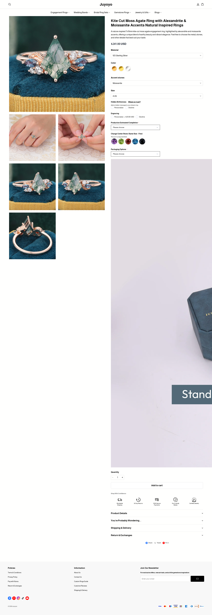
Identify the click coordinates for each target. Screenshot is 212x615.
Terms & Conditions (14, 572)
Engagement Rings (59, 12)
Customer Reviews (80, 586)
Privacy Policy (12, 577)
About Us (77, 572)
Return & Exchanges (15, 586)
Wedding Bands (81, 12)
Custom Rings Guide (81, 581)
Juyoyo (106, 4)
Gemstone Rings (121, 12)
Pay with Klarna (13, 581)
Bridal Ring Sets (101, 12)
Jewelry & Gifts (141, 12)
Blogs (157, 12)
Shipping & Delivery (80, 590)
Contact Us (78, 577)
